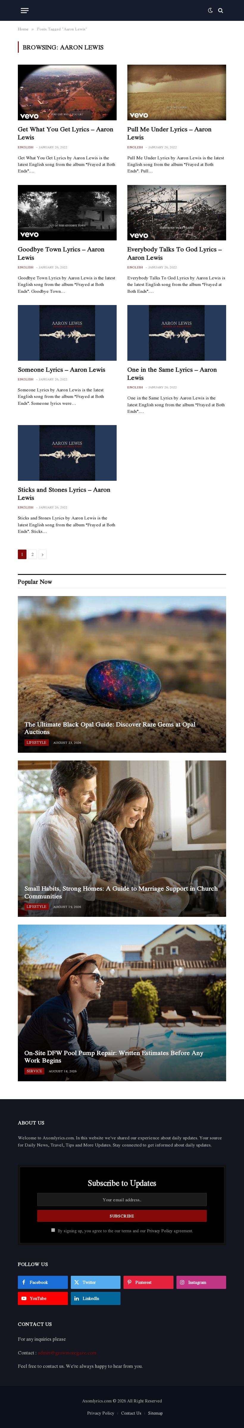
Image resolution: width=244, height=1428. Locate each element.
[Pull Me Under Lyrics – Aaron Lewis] (176, 92)
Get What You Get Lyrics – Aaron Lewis (65, 133)
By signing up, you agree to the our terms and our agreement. (125, 1231)
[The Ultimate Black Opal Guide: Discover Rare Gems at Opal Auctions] (122, 674)
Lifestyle (36, 742)
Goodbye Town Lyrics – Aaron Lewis (61, 253)
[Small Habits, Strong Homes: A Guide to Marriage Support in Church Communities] (122, 838)
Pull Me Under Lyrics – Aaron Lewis (169, 133)
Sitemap (155, 1413)
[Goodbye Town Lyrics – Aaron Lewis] (67, 213)
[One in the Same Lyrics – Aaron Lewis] (176, 333)
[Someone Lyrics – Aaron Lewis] (67, 333)
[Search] (220, 10)
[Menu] (25, 10)
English (26, 147)
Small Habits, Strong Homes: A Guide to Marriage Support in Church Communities (121, 892)
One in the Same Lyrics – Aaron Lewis (172, 373)
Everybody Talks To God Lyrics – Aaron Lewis (174, 253)
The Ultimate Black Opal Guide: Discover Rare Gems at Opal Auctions (109, 728)
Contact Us (131, 1413)
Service (34, 1071)
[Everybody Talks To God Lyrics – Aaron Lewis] (176, 213)
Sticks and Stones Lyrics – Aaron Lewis (64, 494)
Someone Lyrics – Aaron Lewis (61, 369)
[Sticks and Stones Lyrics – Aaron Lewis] (67, 453)
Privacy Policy (160, 1231)
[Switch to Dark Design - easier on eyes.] (210, 10)
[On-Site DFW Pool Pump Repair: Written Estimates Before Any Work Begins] (122, 1003)
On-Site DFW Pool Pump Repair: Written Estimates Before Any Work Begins (113, 1056)
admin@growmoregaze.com (67, 1352)
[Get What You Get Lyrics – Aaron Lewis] (67, 92)
